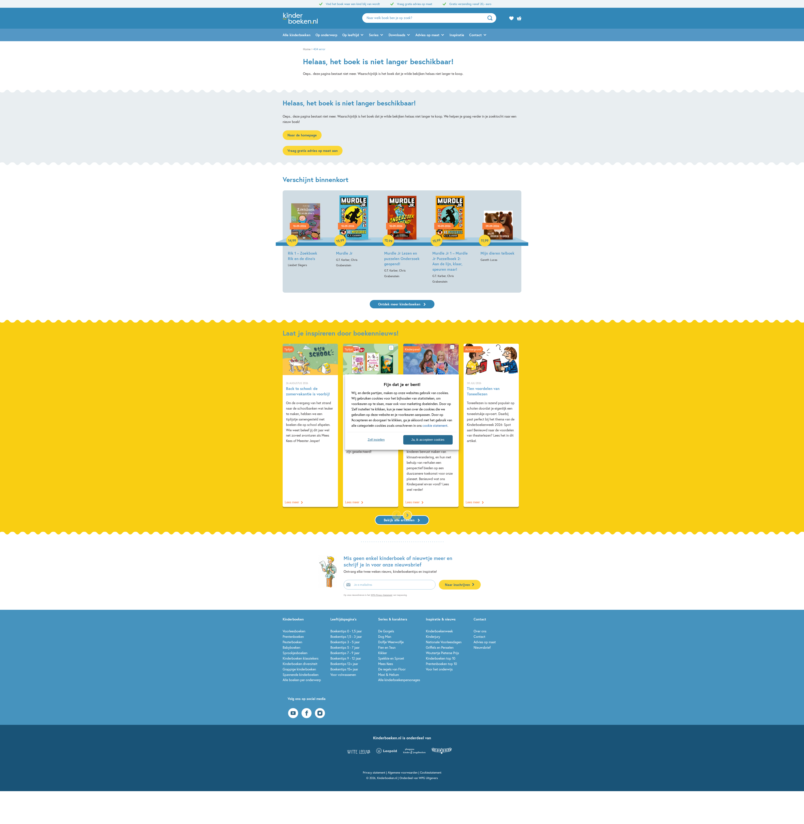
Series (374, 35)
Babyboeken (291, 647)
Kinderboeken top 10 (440, 658)
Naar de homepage (302, 135)
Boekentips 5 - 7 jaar (344, 647)
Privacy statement (374, 772)
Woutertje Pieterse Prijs (442, 653)
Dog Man (384, 636)
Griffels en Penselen (440, 647)
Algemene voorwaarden (402, 772)
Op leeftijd (350, 35)
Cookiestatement (430, 772)
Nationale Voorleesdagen (443, 642)
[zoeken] (491, 18)
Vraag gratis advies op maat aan (312, 150)
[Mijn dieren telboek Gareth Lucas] (498, 229)
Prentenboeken (293, 636)
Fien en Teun (387, 647)
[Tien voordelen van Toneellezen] (491, 425)
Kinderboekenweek (439, 631)
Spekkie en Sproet (391, 658)
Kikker (382, 653)
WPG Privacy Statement (381, 595)
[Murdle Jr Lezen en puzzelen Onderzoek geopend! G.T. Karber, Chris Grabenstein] (402, 237)
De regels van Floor (392, 669)
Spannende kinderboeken (300, 674)
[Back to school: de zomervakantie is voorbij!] (310, 425)
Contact (475, 35)
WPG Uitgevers (428, 778)
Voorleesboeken (294, 631)
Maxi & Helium (388, 674)
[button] (407, 515)
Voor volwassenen (343, 674)
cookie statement (435, 425)
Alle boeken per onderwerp (302, 680)
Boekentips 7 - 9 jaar (344, 653)
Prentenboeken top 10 (441, 663)
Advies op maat (427, 35)
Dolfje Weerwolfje (391, 642)
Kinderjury (433, 636)
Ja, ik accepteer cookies (428, 439)
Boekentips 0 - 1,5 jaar (346, 631)
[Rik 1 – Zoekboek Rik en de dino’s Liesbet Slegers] (305, 231)
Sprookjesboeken (295, 653)
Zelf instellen (376, 439)
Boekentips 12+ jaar (344, 663)
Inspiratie (457, 35)
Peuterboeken (292, 642)
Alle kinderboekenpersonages (399, 680)
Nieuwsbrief (482, 647)
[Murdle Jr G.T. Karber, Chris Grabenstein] (354, 231)
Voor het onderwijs (439, 669)
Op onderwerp (326, 35)
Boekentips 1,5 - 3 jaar (346, 636)
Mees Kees (385, 663)
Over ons (480, 631)
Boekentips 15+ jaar (344, 669)
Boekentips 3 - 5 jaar (345, 642)
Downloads (397, 35)
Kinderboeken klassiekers (300, 658)
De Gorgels (386, 631)
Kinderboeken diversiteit (300, 663)
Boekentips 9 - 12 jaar (345, 658)
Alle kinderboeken (297, 35)
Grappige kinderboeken (299, 669)
